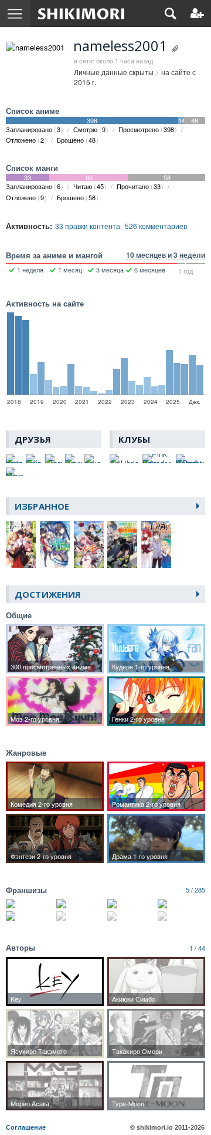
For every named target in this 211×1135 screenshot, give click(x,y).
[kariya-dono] (14, 458)
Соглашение (26, 1127)
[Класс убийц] (80, 916)
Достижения (48, 594)
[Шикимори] (81, 13)
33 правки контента (87, 226)
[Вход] (197, 13)
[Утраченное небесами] (131, 903)
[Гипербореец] (73, 458)
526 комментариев (156, 226)
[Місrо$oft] (14, 471)
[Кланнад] (80, 903)
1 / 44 (197, 947)
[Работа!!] (181, 903)
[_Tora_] (53, 458)
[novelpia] (92, 458)
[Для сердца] (131, 916)
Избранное (42, 506)
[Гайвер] (34, 458)
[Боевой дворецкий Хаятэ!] (29, 916)
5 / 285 (195, 889)
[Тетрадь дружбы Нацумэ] (181, 916)
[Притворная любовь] (29, 903)
